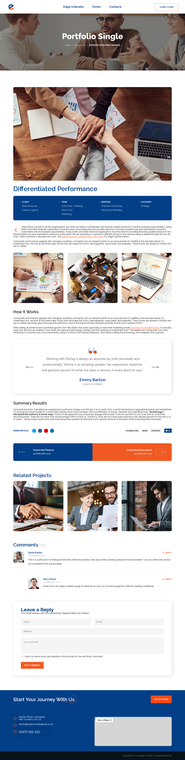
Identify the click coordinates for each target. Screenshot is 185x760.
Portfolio (79, 45)
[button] (166, 7)
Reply (168, 553)
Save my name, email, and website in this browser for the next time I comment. (64, 656)
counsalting (132, 431)
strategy (155, 431)
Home (67, 45)
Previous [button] (30, 367)
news (144, 431)
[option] (92, 366)
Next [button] (155, 367)
